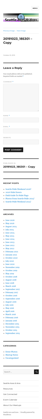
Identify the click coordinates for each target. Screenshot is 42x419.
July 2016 (9, 305)
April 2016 (9, 311)
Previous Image (9, 31)
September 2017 (12, 289)
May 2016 (9, 308)
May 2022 (9, 248)
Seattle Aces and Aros (10, 412)
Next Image (21, 31)
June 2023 (9, 242)
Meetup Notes (11, 355)
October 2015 (11, 330)
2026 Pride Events (13, 192)
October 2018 (11, 277)
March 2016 (10, 314)
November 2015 (12, 327)
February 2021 (11, 251)
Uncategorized (11, 358)
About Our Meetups (12, 405)
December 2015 (12, 324)
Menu (35, 8)
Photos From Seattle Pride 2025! (19, 198)
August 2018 (10, 280)
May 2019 (9, 273)
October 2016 (11, 295)
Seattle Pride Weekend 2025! (18, 202)
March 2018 (10, 286)
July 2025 (9, 230)
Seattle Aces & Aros (11, 383)
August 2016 (10, 302)
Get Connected (10, 394)
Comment (8, 82)
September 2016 (12, 299)
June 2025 (9, 233)
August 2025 (11, 226)
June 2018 (9, 283)
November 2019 (12, 267)
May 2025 (9, 236)
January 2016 (11, 321)
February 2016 (11, 317)
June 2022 (9, 245)
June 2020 (9, 264)
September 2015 (12, 333)
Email (6, 127)
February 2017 (11, 292)
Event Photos (11, 352)
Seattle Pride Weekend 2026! (18, 189)
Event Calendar (10, 400)
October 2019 (11, 270)
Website (7, 137)
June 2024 (9, 239)
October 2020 (11, 258)
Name (6, 116)
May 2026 (9, 223)
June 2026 (10, 220)
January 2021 (11, 255)
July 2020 (9, 261)
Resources (8, 389)
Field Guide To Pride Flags (16, 195)
